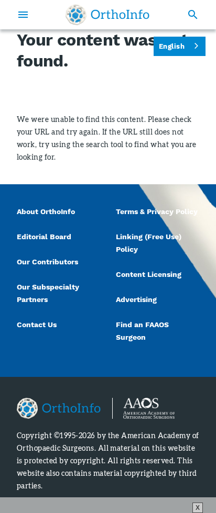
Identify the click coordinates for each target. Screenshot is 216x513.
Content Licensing (148, 274)
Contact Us (37, 324)
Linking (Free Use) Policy (148, 242)
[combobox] (180, 46)
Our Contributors (48, 262)
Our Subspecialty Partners (48, 293)
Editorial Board (44, 236)
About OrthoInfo (46, 211)
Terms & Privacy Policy (157, 211)
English (172, 46)
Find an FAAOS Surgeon (142, 330)
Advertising (136, 299)
